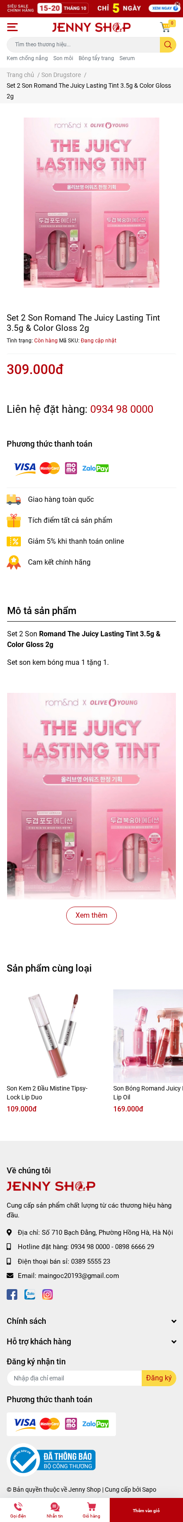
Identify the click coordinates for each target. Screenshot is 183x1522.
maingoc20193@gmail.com (78, 1276)
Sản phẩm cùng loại (49, 968)
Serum (127, 58)
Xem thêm (91, 915)
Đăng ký (159, 1378)
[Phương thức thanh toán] (61, 468)
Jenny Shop (84, 1489)
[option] (91, 203)
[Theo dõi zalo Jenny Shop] (29, 1293)
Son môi (63, 58)
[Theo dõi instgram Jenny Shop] (47, 1293)
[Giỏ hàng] (165, 27)
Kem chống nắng (27, 58)
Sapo (149, 1489)
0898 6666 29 (134, 1247)
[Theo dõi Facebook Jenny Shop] (12, 1293)
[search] (168, 45)
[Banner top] (91, 8)
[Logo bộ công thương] (51, 1460)
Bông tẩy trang (96, 58)
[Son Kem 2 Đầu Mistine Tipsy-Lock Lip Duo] (53, 1036)
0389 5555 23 (90, 1261)
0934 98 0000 (121, 409)
